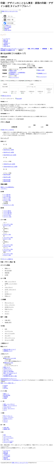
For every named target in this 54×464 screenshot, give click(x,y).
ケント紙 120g (6, 196)
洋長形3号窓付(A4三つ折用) (10, 166)
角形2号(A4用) (7, 177)
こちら (32, 110)
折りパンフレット (9, 302)
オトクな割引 (6, 456)
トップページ (6, 38)
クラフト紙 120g (7, 213)
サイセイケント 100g (8, 205)
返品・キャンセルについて (10, 373)
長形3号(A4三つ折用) (8, 152)
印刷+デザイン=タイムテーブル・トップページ (12, 48)
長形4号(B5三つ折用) (8, 149)
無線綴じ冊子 (8, 322)
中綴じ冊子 (7, 320)
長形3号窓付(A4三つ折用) (9, 155)
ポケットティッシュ (10, 337)
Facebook (5, 385)
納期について (6, 367)
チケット (7, 311)
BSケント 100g (7, 197)
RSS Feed (5, 388)
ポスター (7, 313)
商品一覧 (5, 40)
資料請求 (5, 44)
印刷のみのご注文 (8, 362)
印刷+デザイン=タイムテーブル (20, 462)
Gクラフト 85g (7, 215)
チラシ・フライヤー (10, 305)
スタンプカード (9, 287)
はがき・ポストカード (10, 289)
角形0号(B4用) (6, 181)
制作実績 (5, 41)
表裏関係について (7, 351)
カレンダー (7, 335)
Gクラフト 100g (7, 216)
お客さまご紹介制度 (8, 371)
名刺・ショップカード (10, 281)
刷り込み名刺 (8, 270)
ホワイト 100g (6, 199)
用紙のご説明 (13, 70)
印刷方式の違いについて (9, 349)
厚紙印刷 (7, 272)
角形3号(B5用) (6, 174)
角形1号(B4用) (6, 179)
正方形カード (8, 294)
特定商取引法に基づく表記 (10, 376)
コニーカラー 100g (8, 224)
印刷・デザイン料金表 (33, 48)
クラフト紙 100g (7, 212)
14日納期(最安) (12, 72)
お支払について (7, 368)
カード (6, 291)
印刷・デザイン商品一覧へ (8, 383)
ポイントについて (14, 77)
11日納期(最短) (21, 72)
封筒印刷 (44, 48)
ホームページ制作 (9, 340)
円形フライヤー (9, 309)
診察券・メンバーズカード (11, 284)
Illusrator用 (19, 98)
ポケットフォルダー (10, 333)
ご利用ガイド (6, 43)
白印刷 (6, 275)
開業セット (7, 268)
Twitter (5, 386)
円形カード (7, 296)
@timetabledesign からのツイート (9, 378)
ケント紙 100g (6, 194)
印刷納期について (14, 74)
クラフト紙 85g (7, 210)
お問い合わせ (6, 46)
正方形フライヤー (9, 307)
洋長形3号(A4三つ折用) (9, 164)
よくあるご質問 (7, 374)
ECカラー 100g (7, 200)
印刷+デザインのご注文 (10, 358)
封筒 (6, 329)
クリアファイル (9, 331)
